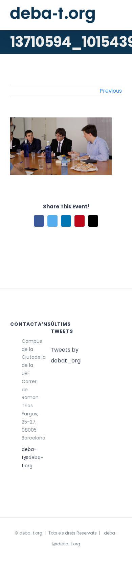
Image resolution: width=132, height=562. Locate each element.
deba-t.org (30, 533)
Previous (111, 91)
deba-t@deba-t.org (31, 457)
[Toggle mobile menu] (119, 16)
